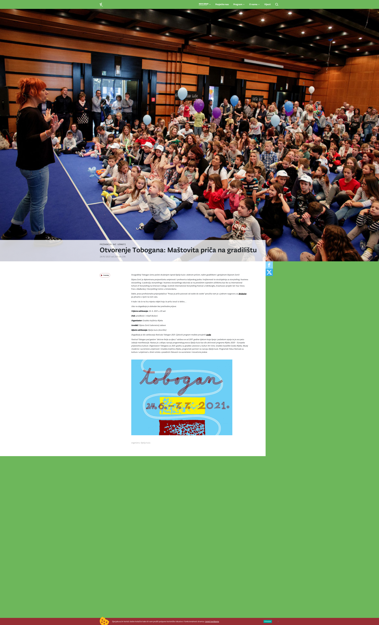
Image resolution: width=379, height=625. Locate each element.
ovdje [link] (208, 334)
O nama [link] (253, 4)
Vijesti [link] (267, 4)
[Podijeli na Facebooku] (269, 265)
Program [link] (237, 4)
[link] (101, 4)
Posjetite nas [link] (222, 4)
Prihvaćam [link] (268, 621)
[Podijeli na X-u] (269, 272)
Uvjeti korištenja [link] (212, 621)
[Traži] (276, 4)
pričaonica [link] (106, 244)
